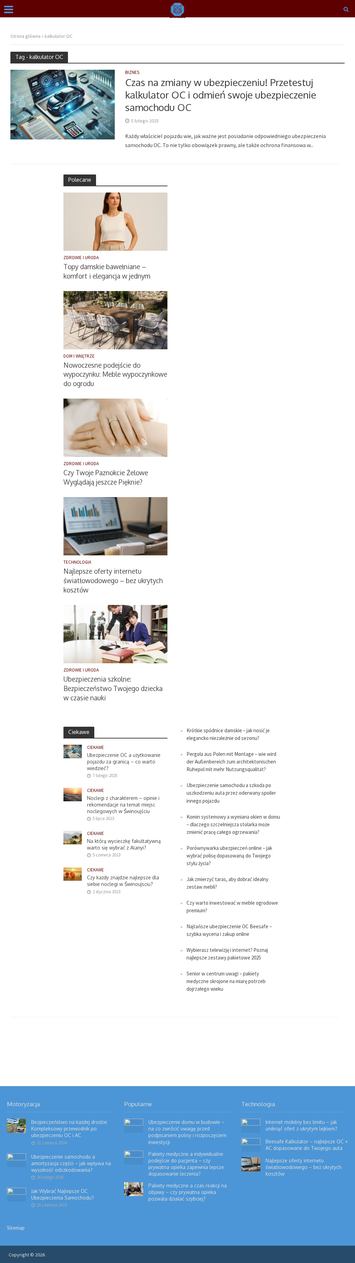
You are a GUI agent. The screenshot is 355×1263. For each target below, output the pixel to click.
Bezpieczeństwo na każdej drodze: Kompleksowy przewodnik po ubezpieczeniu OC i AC (69, 1128)
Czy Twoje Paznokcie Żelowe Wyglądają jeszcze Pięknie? (105, 477)
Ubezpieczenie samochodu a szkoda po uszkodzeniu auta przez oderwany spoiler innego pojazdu (231, 793)
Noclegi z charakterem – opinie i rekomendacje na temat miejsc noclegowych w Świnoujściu (123, 804)
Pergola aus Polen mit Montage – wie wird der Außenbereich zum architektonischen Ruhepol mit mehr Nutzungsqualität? (231, 762)
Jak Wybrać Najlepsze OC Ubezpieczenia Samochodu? (62, 1194)
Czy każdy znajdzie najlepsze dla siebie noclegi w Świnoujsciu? (123, 880)
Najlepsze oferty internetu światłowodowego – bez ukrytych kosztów (113, 580)
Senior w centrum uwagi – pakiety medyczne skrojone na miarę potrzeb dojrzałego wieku (226, 981)
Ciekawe (95, 747)
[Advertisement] (230, 278)
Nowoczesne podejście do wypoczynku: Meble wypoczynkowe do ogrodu (115, 374)
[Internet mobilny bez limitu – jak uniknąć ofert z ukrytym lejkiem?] (250, 1125)
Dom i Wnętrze (79, 356)
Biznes (132, 72)
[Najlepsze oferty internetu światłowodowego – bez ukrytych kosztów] (115, 525)
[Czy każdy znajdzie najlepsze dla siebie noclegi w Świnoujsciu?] (72, 873)
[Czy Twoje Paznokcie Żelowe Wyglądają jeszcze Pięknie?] (115, 427)
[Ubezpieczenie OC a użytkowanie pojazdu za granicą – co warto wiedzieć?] (72, 751)
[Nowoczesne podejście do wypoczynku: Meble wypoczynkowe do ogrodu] (115, 319)
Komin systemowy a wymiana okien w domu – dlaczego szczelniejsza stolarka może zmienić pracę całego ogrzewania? (233, 824)
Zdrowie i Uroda (81, 258)
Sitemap (16, 1227)
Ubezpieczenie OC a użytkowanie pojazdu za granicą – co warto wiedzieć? (124, 761)
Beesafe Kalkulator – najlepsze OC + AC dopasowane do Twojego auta (307, 1144)
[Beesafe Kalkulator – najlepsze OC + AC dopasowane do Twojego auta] (250, 1144)
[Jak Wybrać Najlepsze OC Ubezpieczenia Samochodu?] (16, 1194)
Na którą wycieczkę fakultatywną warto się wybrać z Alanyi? (124, 844)
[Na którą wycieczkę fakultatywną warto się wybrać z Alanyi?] (72, 837)
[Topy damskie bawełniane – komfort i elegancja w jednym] (115, 220)
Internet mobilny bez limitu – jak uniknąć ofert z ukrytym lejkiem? (301, 1125)
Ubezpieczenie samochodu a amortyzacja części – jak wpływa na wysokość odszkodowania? (71, 1163)
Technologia (77, 562)
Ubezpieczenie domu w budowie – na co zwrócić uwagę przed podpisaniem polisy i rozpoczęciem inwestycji (187, 1132)
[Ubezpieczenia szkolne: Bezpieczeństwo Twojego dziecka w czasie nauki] (115, 633)
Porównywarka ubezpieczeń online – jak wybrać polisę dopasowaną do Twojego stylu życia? (229, 856)
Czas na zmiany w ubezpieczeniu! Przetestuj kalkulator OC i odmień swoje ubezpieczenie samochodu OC (220, 94)
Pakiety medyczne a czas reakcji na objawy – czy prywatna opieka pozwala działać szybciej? (187, 1192)
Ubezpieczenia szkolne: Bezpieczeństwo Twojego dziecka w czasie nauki (113, 688)
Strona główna (25, 36)
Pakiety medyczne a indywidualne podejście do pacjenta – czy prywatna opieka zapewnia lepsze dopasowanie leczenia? (186, 1164)
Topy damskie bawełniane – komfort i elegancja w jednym (106, 271)
